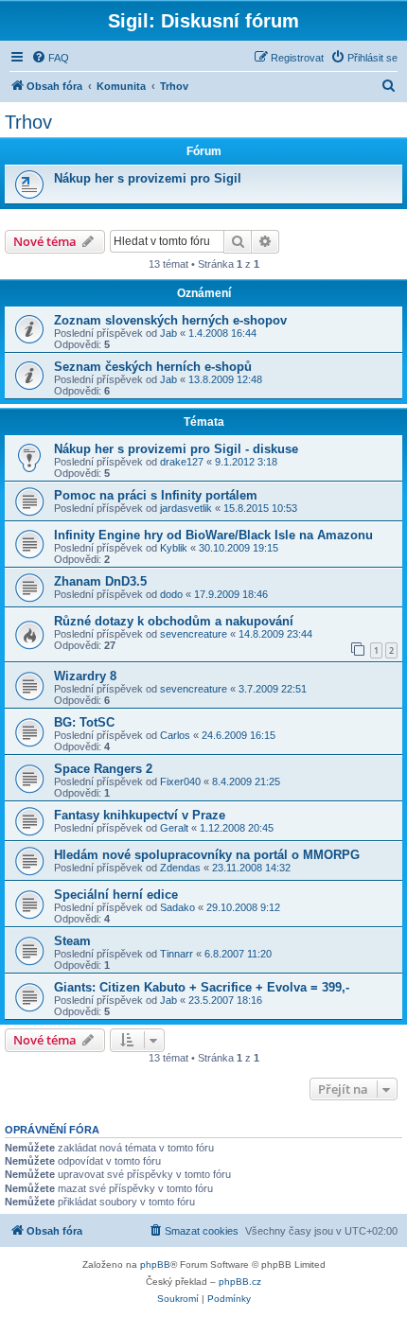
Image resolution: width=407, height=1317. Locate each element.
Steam (72, 941)
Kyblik (173, 547)
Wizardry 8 (85, 676)
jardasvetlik (186, 508)
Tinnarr (176, 953)
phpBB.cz (240, 1281)
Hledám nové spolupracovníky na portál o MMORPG (207, 855)
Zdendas (180, 867)
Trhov (28, 122)
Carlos (175, 735)
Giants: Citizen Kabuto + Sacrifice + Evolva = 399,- (201, 987)
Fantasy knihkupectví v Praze (139, 815)
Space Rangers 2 (103, 769)
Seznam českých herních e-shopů (153, 367)
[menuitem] (50, 57)
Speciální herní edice (116, 894)
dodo (171, 594)
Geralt (174, 828)
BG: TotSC (84, 722)
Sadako (177, 907)
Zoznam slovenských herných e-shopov (170, 320)
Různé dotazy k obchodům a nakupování (173, 621)
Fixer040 (180, 781)
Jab (168, 333)
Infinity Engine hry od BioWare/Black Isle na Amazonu (213, 535)
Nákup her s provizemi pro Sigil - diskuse (176, 449)
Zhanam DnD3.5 (100, 581)
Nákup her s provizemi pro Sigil (147, 178)
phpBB (155, 1264)
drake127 (182, 461)
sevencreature (193, 634)
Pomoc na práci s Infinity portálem (155, 495)
